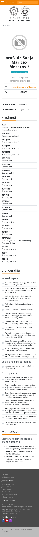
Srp (7, 2)
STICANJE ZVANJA (7, 492)
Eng (13, 2)
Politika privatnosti (7, 497)
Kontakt (5, 531)
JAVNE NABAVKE (6, 487)
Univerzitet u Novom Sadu (10, 514)
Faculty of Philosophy (19, 20)
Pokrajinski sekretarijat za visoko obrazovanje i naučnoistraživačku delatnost (16, 510)
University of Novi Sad (20, 18)
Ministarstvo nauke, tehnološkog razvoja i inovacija (17, 507)
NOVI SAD (5, 474)
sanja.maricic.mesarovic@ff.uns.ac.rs (23, 87)
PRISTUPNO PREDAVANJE (9, 494)
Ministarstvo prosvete (8, 504)
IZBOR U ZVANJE (7, 489)
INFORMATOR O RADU (8, 484)
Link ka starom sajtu (8, 477)
